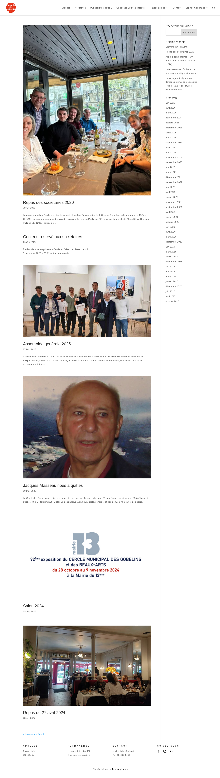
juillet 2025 (171, 132)
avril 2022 (171, 192)
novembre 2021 (174, 202)
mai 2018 (170, 271)
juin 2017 (170, 291)
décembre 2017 (174, 286)
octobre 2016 (172, 301)
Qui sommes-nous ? (101, 8)
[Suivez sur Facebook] (158, 751)
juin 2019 (170, 246)
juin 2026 (170, 103)
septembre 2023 (174, 162)
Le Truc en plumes (118, 769)
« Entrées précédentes (34, 734)
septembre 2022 (174, 182)
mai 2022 (170, 187)
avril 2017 (171, 296)
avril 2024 (171, 147)
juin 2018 (170, 266)
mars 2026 (171, 112)
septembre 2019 (174, 241)
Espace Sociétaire (195, 8)
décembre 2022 (174, 177)
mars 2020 (171, 236)
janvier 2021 (172, 217)
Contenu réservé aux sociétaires (52, 236)
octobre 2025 (172, 122)
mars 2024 (171, 152)
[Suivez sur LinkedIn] (171, 751)
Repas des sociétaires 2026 (48, 202)
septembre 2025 (174, 127)
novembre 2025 (174, 117)
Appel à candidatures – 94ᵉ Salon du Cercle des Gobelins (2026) (181, 60)
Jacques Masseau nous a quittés (53, 485)
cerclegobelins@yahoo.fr (123, 751)
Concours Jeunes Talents (130, 8)
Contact (177, 8)
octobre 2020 (172, 222)
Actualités (80, 8)
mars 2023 (171, 172)
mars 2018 (171, 276)
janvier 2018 (172, 281)
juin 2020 (170, 227)
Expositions (158, 8)
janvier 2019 (172, 256)
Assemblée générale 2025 (47, 343)
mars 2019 (171, 251)
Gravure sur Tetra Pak (177, 46)
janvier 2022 (172, 197)
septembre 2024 (174, 142)
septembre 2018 (174, 261)
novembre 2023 (174, 157)
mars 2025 (171, 137)
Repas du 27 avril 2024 (44, 712)
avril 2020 (171, 231)
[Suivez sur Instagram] (164, 751)
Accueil (66, 8)
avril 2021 (171, 212)
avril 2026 (171, 108)
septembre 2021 (174, 207)
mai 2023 (170, 167)
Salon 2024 (33, 605)
